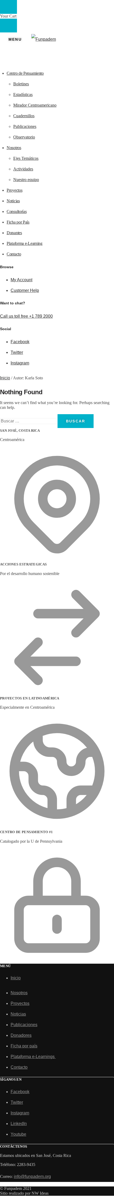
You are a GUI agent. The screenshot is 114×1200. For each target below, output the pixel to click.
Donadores (21, 1035)
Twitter (17, 352)
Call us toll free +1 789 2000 (26, 316)
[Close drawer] (8, 25)
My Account (21, 280)
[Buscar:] (29, 421)
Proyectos (20, 1003)
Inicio (5, 378)
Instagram (20, 363)
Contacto (19, 1067)
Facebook (20, 341)
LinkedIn (19, 1123)
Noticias (18, 1014)
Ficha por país (24, 1046)
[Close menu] (8, 7)
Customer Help (25, 290)
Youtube (18, 1134)
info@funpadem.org (32, 1176)
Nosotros (19, 993)
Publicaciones (24, 1024)
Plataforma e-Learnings (33, 1056)
